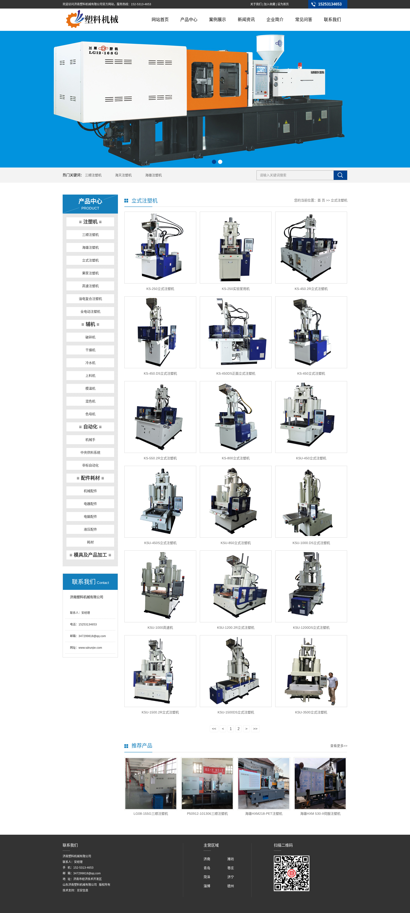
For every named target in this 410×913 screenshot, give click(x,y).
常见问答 (303, 19)
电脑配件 (90, 516)
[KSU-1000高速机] (160, 586)
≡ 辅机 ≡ (90, 324)
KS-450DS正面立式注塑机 (235, 373)
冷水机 (90, 363)
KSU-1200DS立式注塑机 (311, 627)
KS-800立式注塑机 (236, 458)
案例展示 (217, 19)
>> (255, 729)
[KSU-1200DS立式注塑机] (311, 586)
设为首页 (283, 4)
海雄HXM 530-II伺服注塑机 (320, 813)
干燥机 (90, 350)
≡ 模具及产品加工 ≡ (90, 555)
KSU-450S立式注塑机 (160, 543)
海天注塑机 (123, 175)
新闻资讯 (246, 19)
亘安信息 (82, 890)
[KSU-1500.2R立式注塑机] (160, 671)
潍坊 (230, 859)
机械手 (90, 440)
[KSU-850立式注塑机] (236, 502)
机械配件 (90, 491)
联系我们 (332, 19)
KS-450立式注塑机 (311, 373)
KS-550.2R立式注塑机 (160, 458)
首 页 (321, 200)
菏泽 (207, 877)
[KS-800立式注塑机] (236, 417)
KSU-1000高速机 (160, 627)
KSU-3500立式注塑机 (311, 712)
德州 (230, 886)
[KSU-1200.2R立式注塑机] (236, 586)
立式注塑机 (90, 260)
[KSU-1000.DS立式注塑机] (311, 502)
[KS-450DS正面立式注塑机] (236, 332)
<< (214, 729)
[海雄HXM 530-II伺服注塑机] (320, 783)
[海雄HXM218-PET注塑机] (263, 783)
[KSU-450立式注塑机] (311, 417)
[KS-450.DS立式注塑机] (160, 332)
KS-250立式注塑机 (160, 289)
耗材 (90, 542)
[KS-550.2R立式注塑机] (160, 417)
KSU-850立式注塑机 (236, 543)
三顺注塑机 (93, 175)
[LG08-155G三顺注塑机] (150, 783)
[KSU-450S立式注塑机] (160, 502)
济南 (207, 859)
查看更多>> (338, 746)
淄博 (207, 886)
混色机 (90, 401)
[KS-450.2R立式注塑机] (311, 248)
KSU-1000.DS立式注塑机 (311, 543)
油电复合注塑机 (90, 299)
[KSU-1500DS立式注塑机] (236, 671)
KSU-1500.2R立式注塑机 (160, 712)
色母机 (90, 414)
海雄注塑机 (153, 175)
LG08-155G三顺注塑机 (151, 813)
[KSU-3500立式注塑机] (311, 671)
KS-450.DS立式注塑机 (160, 373)
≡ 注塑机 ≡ (90, 221)
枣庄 (230, 868)
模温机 (90, 388)
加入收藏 (269, 4)
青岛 (207, 868)
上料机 (90, 375)
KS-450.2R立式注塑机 (311, 289)
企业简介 (275, 19)
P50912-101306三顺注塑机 (207, 813)
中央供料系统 (90, 452)
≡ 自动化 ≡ (90, 426)
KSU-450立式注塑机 (311, 458)
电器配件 (90, 504)
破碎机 (90, 337)
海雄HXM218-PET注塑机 (263, 813)
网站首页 (160, 19)
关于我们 (256, 4)
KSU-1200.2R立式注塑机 (235, 627)
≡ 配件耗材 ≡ (90, 478)
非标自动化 (90, 465)
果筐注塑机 (90, 273)
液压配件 (90, 529)
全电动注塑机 (90, 311)
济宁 (230, 877)
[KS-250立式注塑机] (160, 248)
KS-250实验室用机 (236, 289)
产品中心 (188, 19)
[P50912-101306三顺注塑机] (207, 783)
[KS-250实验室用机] (236, 248)
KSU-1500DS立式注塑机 (236, 712)
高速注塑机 (90, 286)
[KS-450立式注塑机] (311, 332)
